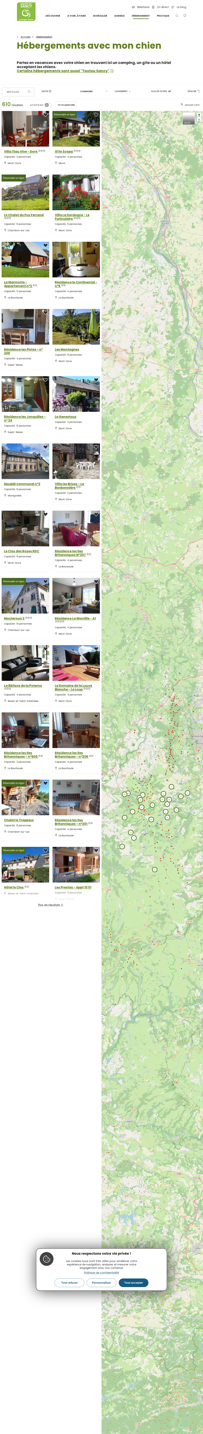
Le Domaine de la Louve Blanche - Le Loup (73, 687)
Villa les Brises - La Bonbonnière (69, 486)
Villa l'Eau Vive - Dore (21, 151)
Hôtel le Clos (14, 887)
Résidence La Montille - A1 (75, 618)
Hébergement (44, 37)
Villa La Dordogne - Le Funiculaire (72, 217)
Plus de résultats (49, 905)
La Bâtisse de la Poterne (23, 685)
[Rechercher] (29, 92)
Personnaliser (101, 1282)
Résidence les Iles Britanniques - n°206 (72, 755)
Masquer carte (192, 105)
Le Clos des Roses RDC (21, 551)
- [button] (199, 119)
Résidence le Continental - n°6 (76, 284)
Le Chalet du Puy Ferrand (24, 215)
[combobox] (94, 92)
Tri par (66, 105)
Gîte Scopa (64, 151)
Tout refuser (69, 1282)
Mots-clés (13, 92)
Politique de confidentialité (101, 1272)
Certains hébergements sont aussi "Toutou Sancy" (63, 70)
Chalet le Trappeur (19, 820)
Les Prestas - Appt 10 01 (73, 887)
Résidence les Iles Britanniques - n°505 (21, 755)
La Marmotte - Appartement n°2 (18, 284)
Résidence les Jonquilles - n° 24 (25, 419)
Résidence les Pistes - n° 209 (23, 351)
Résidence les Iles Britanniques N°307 (70, 553)
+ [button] (199, 115)
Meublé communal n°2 (22, 484)
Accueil (26, 37)
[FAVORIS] (184, 15)
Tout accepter (133, 1282)
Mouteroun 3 (14, 618)
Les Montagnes (67, 349)
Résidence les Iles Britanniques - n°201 (71, 822)
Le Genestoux (65, 417)
